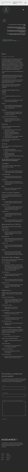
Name (4, 385)
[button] (23, 10)
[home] (6, 10)
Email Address (5, 393)
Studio (2, 457)
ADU (2, 459)
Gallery (2, 454)
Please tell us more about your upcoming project (13, 400)
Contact (7, 459)
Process (7, 454)
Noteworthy (8, 455)
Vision (2, 455)
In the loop (8, 457)
